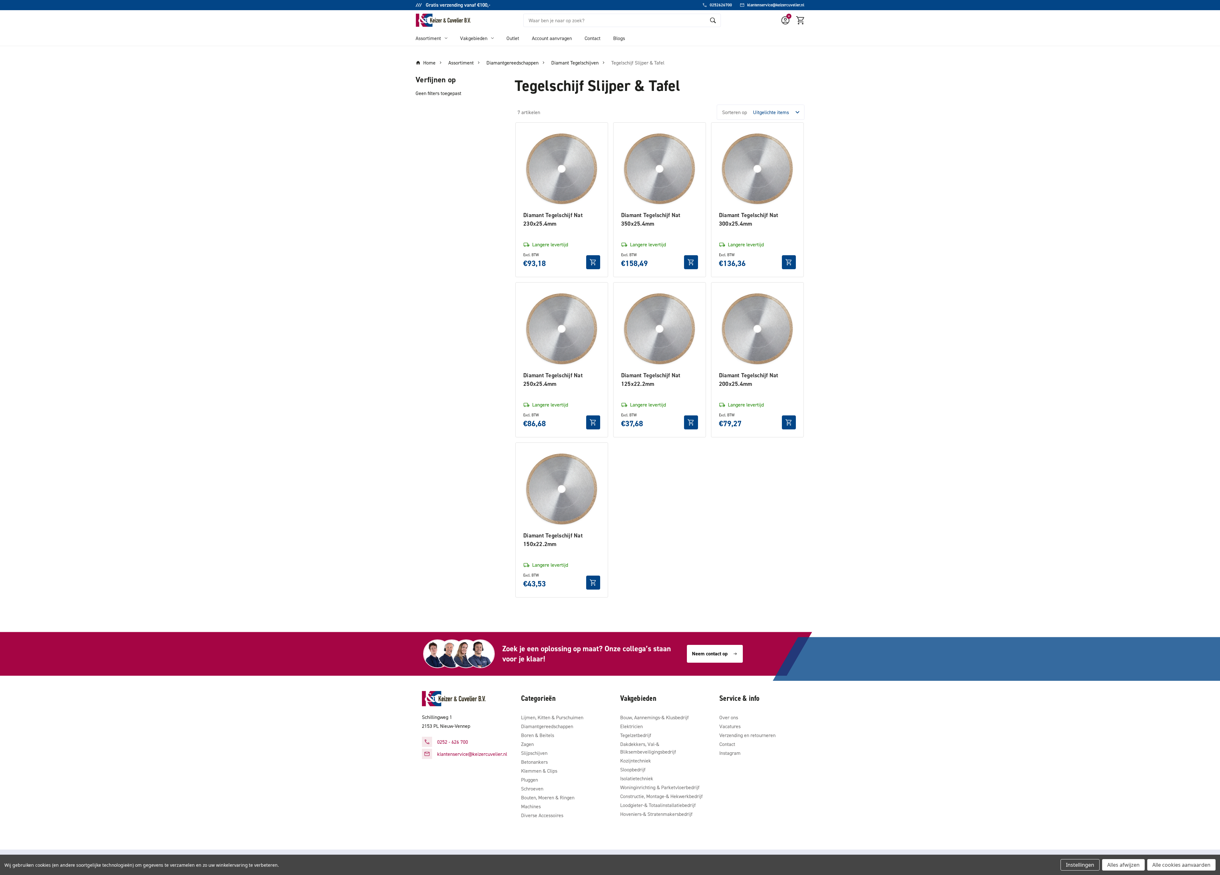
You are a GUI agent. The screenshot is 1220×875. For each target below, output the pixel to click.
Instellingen (1080, 864)
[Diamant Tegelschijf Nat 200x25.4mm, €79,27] (757, 328)
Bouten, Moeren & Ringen (547, 797)
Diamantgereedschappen (547, 726)
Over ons (728, 717)
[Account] (785, 20)
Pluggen (529, 779)
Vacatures (730, 726)
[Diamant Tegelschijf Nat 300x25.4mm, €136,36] (757, 168)
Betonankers (534, 762)
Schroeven (532, 788)
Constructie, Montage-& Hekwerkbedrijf (661, 796)
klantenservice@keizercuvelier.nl (472, 754)
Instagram (730, 753)
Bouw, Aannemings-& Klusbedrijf (654, 717)
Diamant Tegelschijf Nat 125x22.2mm (651, 379)
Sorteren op (734, 112)
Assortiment (428, 38)
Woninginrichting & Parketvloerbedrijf (660, 787)
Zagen (527, 744)
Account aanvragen (552, 38)
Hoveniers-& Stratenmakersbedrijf (656, 814)
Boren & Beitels (537, 735)
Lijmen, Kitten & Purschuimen (552, 717)
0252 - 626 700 (452, 742)
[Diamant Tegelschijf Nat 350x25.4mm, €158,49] (659, 168)
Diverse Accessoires (542, 815)
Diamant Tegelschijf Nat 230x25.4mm (553, 219)
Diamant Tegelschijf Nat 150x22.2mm (553, 540)
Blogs (619, 38)
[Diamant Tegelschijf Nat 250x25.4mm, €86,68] (561, 328)
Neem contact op (710, 653)
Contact (592, 38)
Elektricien (631, 726)
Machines (531, 806)
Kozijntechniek (635, 760)
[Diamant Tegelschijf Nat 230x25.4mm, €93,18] (561, 168)
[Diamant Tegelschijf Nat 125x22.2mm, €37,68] (659, 328)
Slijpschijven (534, 753)
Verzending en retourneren (747, 735)
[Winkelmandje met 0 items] (800, 20)
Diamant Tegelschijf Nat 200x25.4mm (748, 379)
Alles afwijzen (1123, 864)
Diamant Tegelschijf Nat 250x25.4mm (553, 379)
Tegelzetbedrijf (635, 735)
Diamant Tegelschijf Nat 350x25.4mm (651, 219)
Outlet (512, 38)
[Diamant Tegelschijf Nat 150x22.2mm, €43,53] (561, 488)
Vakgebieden (473, 38)
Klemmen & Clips (539, 771)
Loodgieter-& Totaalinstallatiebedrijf (658, 805)
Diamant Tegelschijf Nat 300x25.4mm (748, 219)
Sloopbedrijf (633, 769)
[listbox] (778, 112)
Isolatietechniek (636, 778)
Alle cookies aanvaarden (1181, 864)
